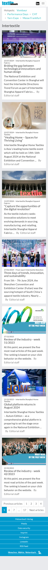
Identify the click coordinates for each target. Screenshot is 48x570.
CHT (34, 14)
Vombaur (22, 10)
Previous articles (13, 503)
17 (24, 510)
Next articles (36, 510)
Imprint (24, 532)
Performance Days (17, 14)
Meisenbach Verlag (24, 519)
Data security (24, 528)
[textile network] (10, 3)
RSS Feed (24, 546)
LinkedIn (24, 541)
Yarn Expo (13, 17)
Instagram (24, 537)
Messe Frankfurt (32, 17)
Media (24, 523)
